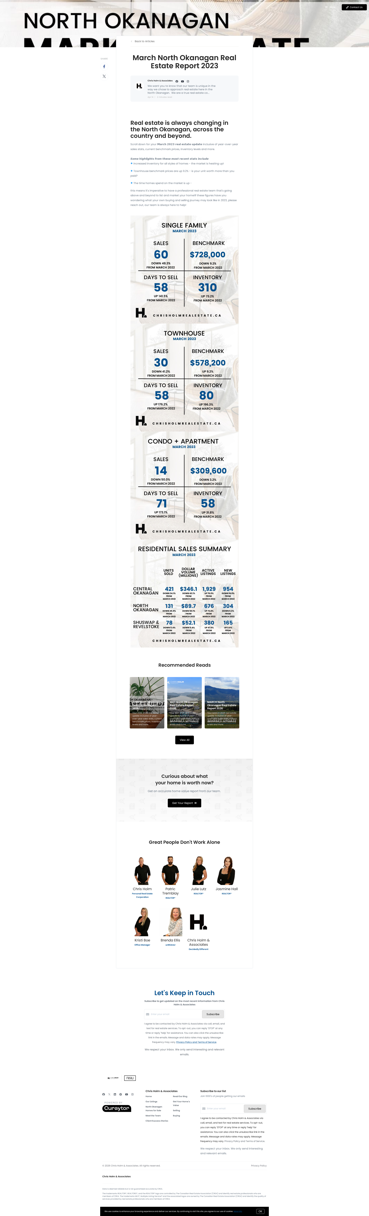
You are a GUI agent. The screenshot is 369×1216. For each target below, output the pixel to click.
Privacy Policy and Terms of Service (196, 1042)
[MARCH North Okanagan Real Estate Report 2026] (222, 703)
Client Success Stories (157, 1120)
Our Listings (151, 1101)
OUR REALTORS (58, 7)
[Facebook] (103, 1094)
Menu (332, 7)
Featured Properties (82, 7)
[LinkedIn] (115, 1094)
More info (238, 1211)
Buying (176, 1115)
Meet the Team (153, 1115)
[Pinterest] (120, 1094)
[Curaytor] (116, 1111)
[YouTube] (126, 1094)
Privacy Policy (259, 1165)
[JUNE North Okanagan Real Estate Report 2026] (147, 703)
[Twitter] (109, 1094)
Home (149, 1096)
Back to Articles (145, 41)
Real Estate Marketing (110, 7)
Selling (176, 1110)
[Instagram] (132, 1094)
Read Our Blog (180, 1096)
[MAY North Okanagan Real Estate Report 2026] (184, 703)
